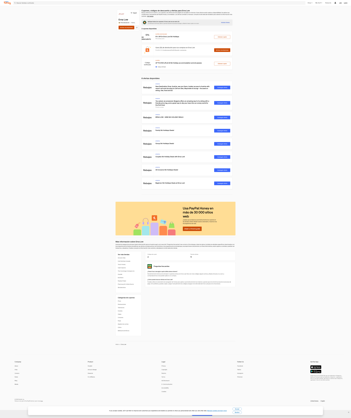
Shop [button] (309, 3)
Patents (164, 373)
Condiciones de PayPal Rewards (171, 50)
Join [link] (340, 3)
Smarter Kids (121, 258)
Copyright (164, 369)
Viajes (119, 314)
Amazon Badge (92, 369)
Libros (119, 327)
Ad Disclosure (165, 380)
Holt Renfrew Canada (124, 261)
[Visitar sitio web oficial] (137, 27)
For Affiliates (91, 377)
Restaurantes (122, 304)
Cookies (164, 391)
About (16, 366)
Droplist (90, 366)
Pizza (119, 301)
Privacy (164, 366)
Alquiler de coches (123, 324)
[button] (317, 401)
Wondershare (122, 287)
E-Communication (167, 384)
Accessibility (165, 388)
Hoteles (120, 311)
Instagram (240, 373)
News (16, 377)
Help (16, 369)
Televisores (121, 307)
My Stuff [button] (318, 3)
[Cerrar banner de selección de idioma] (349, 412)
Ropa (119, 321)
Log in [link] (345, 3)
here (41, 401)
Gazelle (120, 274)
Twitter (239, 369)
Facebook (240, 366)
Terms (163, 377)
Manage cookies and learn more (217, 410)
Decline (237, 412)
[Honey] (7, 3)
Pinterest (240, 377)
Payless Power (122, 281)
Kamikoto (120, 277)
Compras (120, 317)
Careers (17, 373)
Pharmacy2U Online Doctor (126, 284)
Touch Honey (122, 264)
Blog (16, 380)
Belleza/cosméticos (123, 330)
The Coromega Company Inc (126, 271)
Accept (237, 409)
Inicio (117, 344)
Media (16, 384)
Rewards (328, 3)
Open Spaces (122, 268)
